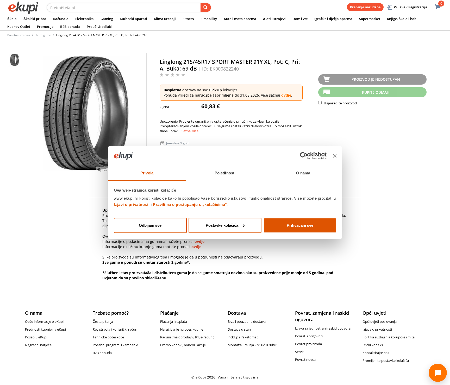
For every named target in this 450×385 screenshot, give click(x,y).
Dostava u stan (239, 329)
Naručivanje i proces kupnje (181, 329)
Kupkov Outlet (18, 26)
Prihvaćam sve (300, 225)
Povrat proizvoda (308, 344)
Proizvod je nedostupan (376, 79)
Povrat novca (305, 359)
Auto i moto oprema (240, 18)
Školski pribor (34, 18)
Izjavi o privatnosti (132, 204)
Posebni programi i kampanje (115, 345)
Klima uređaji (165, 18)
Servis (299, 351)
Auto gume (43, 35)
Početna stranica (18, 35)
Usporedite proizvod (340, 103)
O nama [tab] (303, 173)
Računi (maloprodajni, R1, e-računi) (187, 337)
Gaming (107, 18)
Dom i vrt (300, 18)
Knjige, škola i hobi (402, 18)
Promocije (45, 26)
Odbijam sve (150, 225)
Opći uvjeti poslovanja (379, 321)
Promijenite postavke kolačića (385, 360)
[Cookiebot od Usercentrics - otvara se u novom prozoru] (304, 156)
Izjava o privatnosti (377, 329)
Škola (12, 18)
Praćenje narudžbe (365, 7)
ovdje (286, 95)
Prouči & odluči (99, 26)
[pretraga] (206, 7)
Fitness (188, 18)
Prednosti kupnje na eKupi (45, 329)
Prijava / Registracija (410, 7)
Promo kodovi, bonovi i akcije (183, 345)
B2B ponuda (70, 26)
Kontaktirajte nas (375, 352)
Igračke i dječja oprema (333, 18)
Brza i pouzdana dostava (247, 321)
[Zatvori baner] (334, 156)
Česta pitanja (103, 321)
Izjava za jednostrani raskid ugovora (323, 328)
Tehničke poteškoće (108, 337)
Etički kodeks (372, 345)
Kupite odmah (376, 92)
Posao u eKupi (36, 337)
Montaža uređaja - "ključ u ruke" (252, 345)
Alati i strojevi (274, 18)
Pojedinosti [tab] (225, 173)
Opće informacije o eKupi (44, 321)
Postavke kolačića (222, 225)
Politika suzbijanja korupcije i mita (388, 337)
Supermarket (369, 18)
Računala (60, 18)
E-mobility (209, 18)
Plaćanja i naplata (173, 321)
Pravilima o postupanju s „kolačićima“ (190, 204)
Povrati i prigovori (309, 336)
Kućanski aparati (133, 18)
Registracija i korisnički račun (115, 329)
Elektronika (84, 18)
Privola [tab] (146, 173)
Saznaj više (190, 131)
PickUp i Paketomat (243, 337)
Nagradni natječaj (38, 345)
